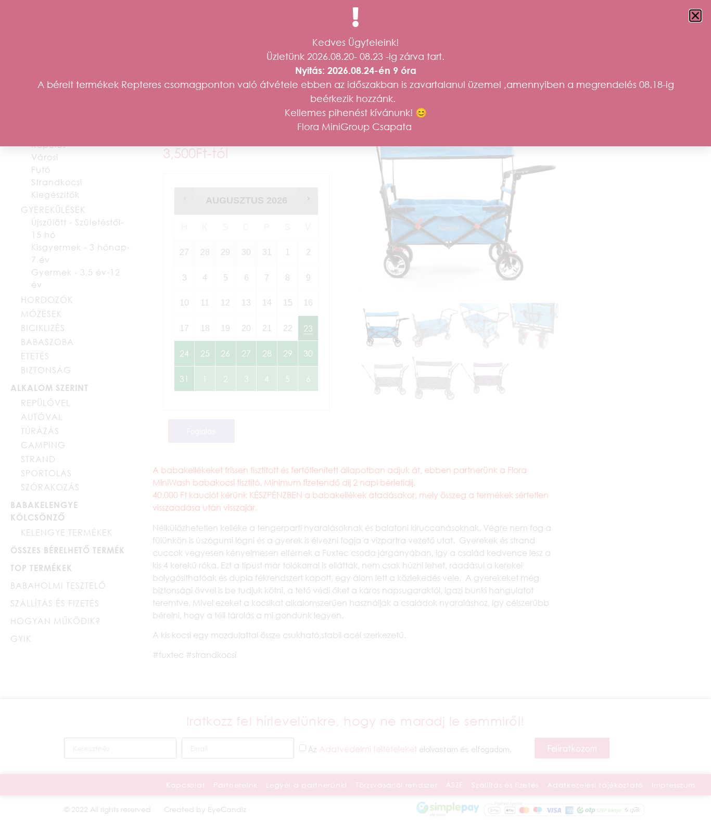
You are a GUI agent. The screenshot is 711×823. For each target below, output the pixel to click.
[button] (695, 15)
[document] (355, 411)
